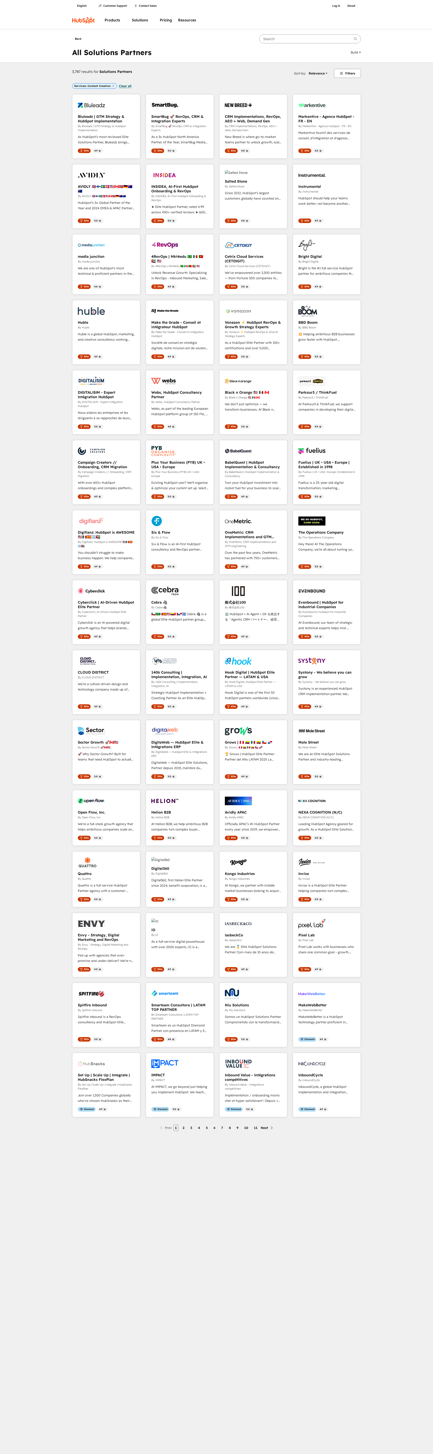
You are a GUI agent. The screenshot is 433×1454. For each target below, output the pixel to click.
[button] (356, 52)
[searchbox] (310, 38)
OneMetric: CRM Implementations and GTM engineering (248, 534)
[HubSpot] (83, 20)
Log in (336, 5)
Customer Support (115, 5)
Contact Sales (148, 5)
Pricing (166, 20)
